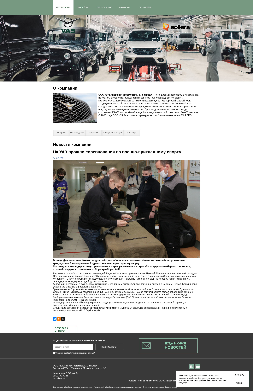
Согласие (59, 353)
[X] (63, 319)
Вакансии (93, 132)
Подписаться (109, 347)
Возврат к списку (61, 329)
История (61, 132)
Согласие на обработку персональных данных (72, 387)
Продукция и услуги (112, 132)
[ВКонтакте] (55, 319)
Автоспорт (131, 132)
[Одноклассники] (59, 319)
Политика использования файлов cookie (160, 387)
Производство (77, 132)
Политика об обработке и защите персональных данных (117, 387)
